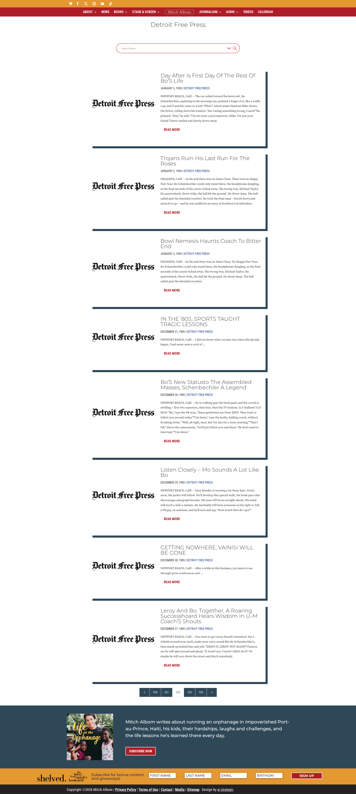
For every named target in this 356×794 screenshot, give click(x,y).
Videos (248, 12)
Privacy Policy (125, 789)
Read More (172, 130)
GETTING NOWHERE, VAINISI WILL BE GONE (206, 550)
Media (179, 789)
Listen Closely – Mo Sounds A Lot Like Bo (209, 472)
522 (178, 692)
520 (155, 692)
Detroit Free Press (197, 88)
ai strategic (225, 789)
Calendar (265, 12)
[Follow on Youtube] (102, 3)
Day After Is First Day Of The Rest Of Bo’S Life (207, 78)
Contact (166, 789)
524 (201, 692)
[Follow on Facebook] (77, 3)
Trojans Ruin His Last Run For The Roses (205, 161)
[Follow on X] (86, 3)
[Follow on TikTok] (110, 3)
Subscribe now (140, 751)
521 (166, 692)
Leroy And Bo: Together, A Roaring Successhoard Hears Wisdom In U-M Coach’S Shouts (209, 616)
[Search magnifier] (235, 48)
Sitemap (193, 789)
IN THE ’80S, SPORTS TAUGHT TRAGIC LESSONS (200, 322)
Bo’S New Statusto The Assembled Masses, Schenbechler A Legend (206, 385)
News (105, 12)
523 (189, 692)
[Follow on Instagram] (94, 3)
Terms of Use (148, 789)
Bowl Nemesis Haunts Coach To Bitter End (210, 244)
